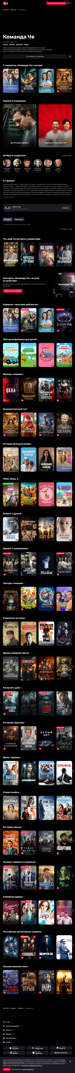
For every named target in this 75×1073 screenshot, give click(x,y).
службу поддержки (28, 1069)
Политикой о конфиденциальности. (32, 1065)
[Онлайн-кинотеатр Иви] (6, 3)
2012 (7, 42)
